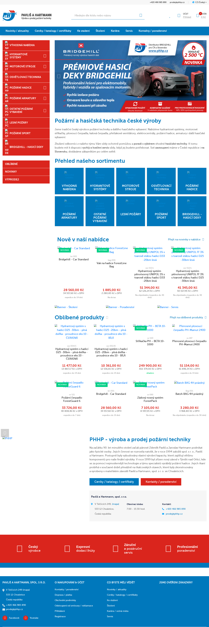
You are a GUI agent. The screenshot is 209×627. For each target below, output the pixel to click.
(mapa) (115, 504)
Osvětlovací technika (25, 77)
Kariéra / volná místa (117, 611)
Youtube (34, 618)
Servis (129, 30)
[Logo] (26, 15)
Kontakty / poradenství (153, 30)
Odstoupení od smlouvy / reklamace (74, 605)
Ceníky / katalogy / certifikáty (53, 30)
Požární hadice (21, 87)
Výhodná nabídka (22, 45)
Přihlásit (187, 17)
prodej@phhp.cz (177, 2)
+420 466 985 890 (158, 2)
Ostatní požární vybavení (21, 111)
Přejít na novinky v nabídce (184, 239)
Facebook (14, 618)
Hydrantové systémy (18, 56)
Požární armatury (23, 98)
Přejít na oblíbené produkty (186, 317)
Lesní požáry (19, 122)
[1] (141, 15)
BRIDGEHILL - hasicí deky (26, 147)
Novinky (11, 171)
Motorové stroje (22, 66)
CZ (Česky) (200, 2)
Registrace (60, 616)
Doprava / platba (63, 595)
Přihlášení (60, 611)
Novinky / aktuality (17, 30)
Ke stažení (83, 30)
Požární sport (20, 133)
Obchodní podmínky (65, 600)
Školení (100, 30)
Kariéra (115, 30)
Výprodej (12, 179)
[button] (59, 76)
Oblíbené (11, 164)
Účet (185, 14)
